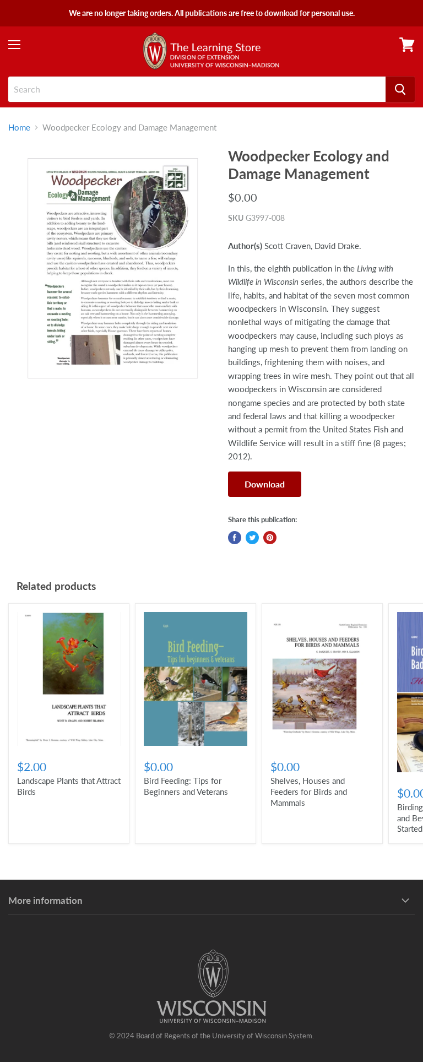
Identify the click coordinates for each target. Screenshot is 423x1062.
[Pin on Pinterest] (269, 537)
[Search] (400, 89)
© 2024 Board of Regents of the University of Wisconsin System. (211, 1035)
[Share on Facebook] (234, 537)
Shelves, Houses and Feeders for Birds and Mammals (308, 791)
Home (19, 127)
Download (265, 484)
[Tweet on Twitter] (252, 537)
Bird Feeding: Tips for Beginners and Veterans (186, 786)
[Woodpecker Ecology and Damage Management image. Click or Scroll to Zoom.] (113, 268)
